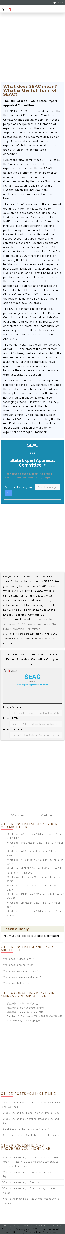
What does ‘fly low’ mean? (17, 983)
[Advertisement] (32, 49)
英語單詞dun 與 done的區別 (22, 1003)
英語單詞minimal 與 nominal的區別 (26, 1012)
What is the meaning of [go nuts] (21, 1182)
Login (60, 2)
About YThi (55, 1225)
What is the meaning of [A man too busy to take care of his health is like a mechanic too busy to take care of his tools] (30, 1161)
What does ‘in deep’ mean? (18, 959)
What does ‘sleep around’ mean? (21, 977)
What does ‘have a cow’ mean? (20, 971)
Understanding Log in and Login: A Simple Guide (31, 1113)
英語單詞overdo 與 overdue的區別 (26, 1008)
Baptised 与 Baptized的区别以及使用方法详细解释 (34, 1016)
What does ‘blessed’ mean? (18, 965)
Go (8, 493)
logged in (27, 935)
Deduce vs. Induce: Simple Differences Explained (31, 1135)
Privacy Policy (11, 1225)
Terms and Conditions (34, 1225)
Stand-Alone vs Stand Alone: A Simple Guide (28, 1129)
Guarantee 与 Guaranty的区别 (23, 1020)
